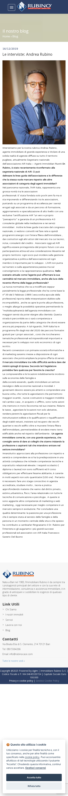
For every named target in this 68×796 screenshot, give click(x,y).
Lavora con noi (13, 625)
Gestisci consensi (35, 767)
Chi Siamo (11, 609)
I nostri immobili (14, 614)
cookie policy (32, 757)
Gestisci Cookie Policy (47, 680)
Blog (15, 36)
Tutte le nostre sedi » (13, 660)
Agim (35, 670)
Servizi (9, 619)
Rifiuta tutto (34, 786)
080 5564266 (13, 649)
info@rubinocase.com (21, 654)
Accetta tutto (34, 777)
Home (6, 36)
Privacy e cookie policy (21, 680)
